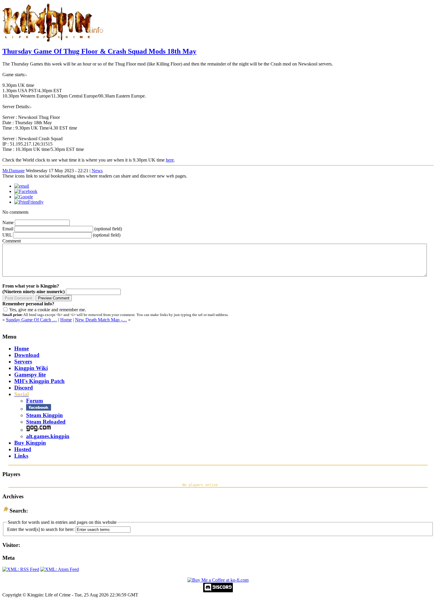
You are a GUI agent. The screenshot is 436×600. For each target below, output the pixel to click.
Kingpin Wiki (31, 368)
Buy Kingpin (30, 443)
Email (7, 228)
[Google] (23, 196)
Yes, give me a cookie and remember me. (47, 309)
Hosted (22, 449)
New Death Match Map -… (101, 319)
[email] (21, 186)
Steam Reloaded (46, 422)
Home (66, 319)
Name (8, 222)
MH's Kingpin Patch (39, 381)
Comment (11, 240)
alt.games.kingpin (47, 436)
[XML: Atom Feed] (59, 569)
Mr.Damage (13, 170)
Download (26, 355)
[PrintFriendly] (29, 202)
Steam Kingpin (44, 415)
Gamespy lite (30, 374)
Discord (23, 387)
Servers (23, 361)
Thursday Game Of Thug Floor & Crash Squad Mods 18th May (99, 51)
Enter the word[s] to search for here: (40, 529)
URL (7, 234)
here (170, 159)
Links (21, 456)
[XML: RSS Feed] (20, 569)
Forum (34, 401)
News (97, 170)
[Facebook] (25, 191)
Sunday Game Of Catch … (31, 319)
